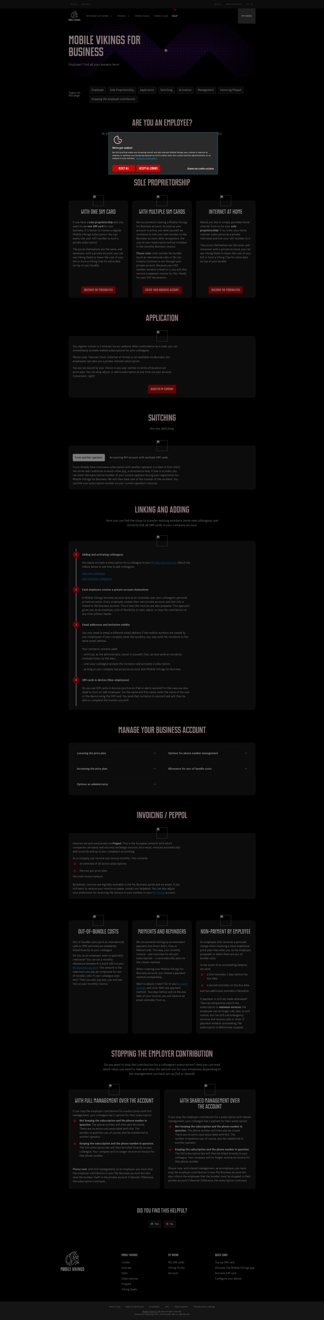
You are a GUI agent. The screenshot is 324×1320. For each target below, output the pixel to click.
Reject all (124, 168)
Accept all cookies (148, 168)
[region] (163, 153)
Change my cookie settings (200, 168)
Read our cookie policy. (146, 158)
